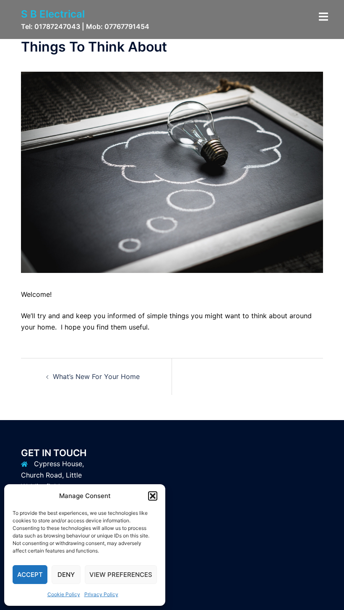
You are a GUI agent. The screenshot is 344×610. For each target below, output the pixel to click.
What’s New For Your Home (96, 376)
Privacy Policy (101, 594)
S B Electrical (53, 14)
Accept (30, 575)
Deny (66, 575)
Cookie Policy (63, 594)
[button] (153, 496)
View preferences (120, 575)
